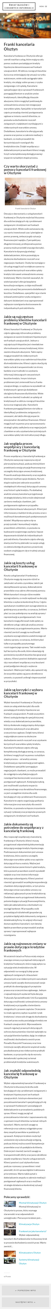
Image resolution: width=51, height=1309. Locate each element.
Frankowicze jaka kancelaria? (32, 1231)
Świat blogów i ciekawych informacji (19, 6)
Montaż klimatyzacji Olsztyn (33, 1202)
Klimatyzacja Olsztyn (29, 1224)
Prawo (8, 1276)
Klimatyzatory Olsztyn (30, 1252)
